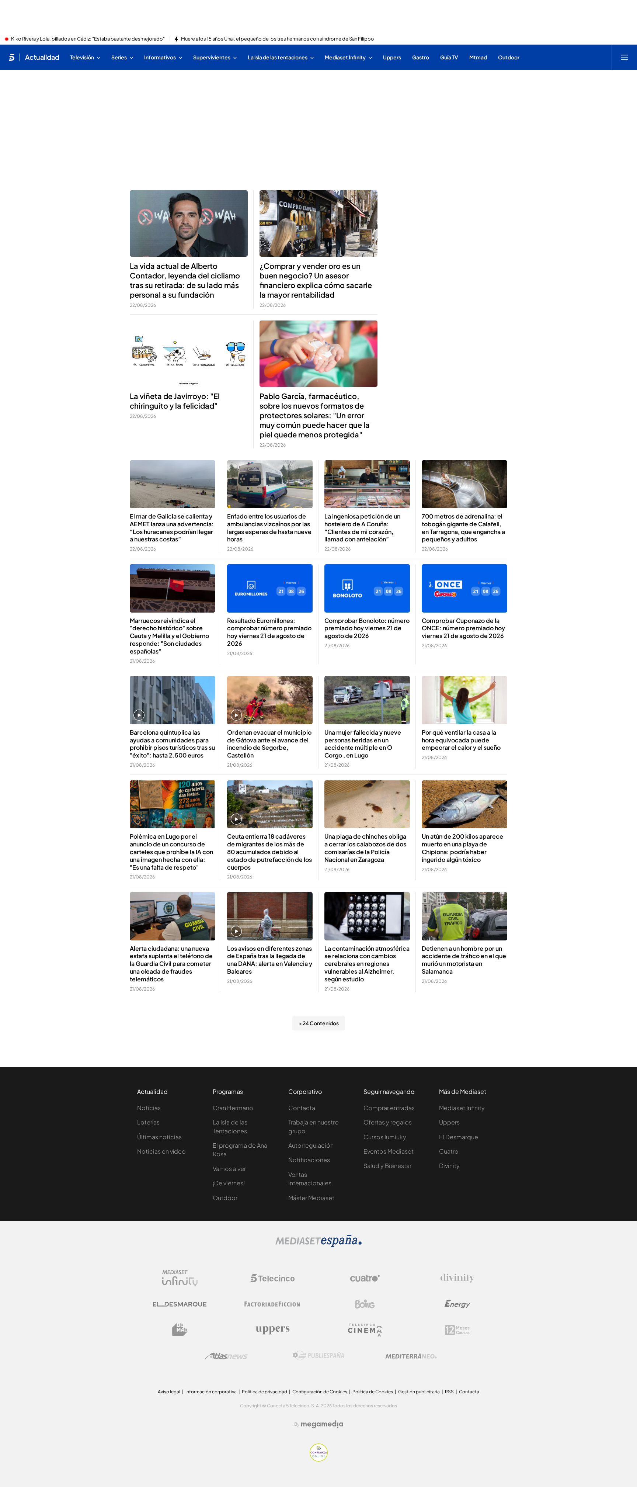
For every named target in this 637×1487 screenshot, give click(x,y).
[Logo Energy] (457, 1304)
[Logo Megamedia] (322, 1424)
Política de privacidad (264, 1391)
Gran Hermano (233, 1108)
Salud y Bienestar (387, 1165)
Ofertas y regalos (387, 1122)
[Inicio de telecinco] (11, 57)
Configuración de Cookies (319, 1391)
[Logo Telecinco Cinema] (365, 1330)
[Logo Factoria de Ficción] (272, 1304)
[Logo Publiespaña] (318, 1355)
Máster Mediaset (311, 1198)
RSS (449, 1391)
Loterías (148, 1122)
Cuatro (449, 1151)
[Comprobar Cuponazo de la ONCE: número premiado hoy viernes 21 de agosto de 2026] (464, 588)
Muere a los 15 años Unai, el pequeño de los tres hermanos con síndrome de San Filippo (277, 39)
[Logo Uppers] (272, 1330)
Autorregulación (311, 1145)
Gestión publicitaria (419, 1391)
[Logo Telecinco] (272, 1278)
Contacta (301, 1108)
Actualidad (42, 57)
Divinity (449, 1165)
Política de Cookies (372, 1391)
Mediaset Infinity (462, 1108)
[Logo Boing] (365, 1304)
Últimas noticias (159, 1137)
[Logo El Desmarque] (179, 1304)
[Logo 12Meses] (457, 1330)
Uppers (449, 1122)
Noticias (149, 1108)
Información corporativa (211, 1391)
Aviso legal (169, 1391)
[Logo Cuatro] (365, 1278)
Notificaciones (309, 1160)
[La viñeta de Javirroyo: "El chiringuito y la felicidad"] (189, 353)
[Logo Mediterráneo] (411, 1356)
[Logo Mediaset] (318, 1245)
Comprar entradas (389, 1108)
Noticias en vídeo (161, 1151)
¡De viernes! (229, 1183)
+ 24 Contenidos (319, 1023)
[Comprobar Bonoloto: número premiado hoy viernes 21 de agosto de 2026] (367, 588)
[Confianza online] (319, 1459)
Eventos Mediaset (388, 1151)
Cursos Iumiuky (384, 1137)
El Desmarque (458, 1137)
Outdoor (225, 1198)
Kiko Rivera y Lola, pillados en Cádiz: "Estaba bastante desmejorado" (88, 39)
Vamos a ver (229, 1168)
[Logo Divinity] (457, 1278)
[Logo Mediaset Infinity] (180, 1278)
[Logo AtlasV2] (226, 1355)
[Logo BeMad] (180, 1330)
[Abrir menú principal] (624, 57)
